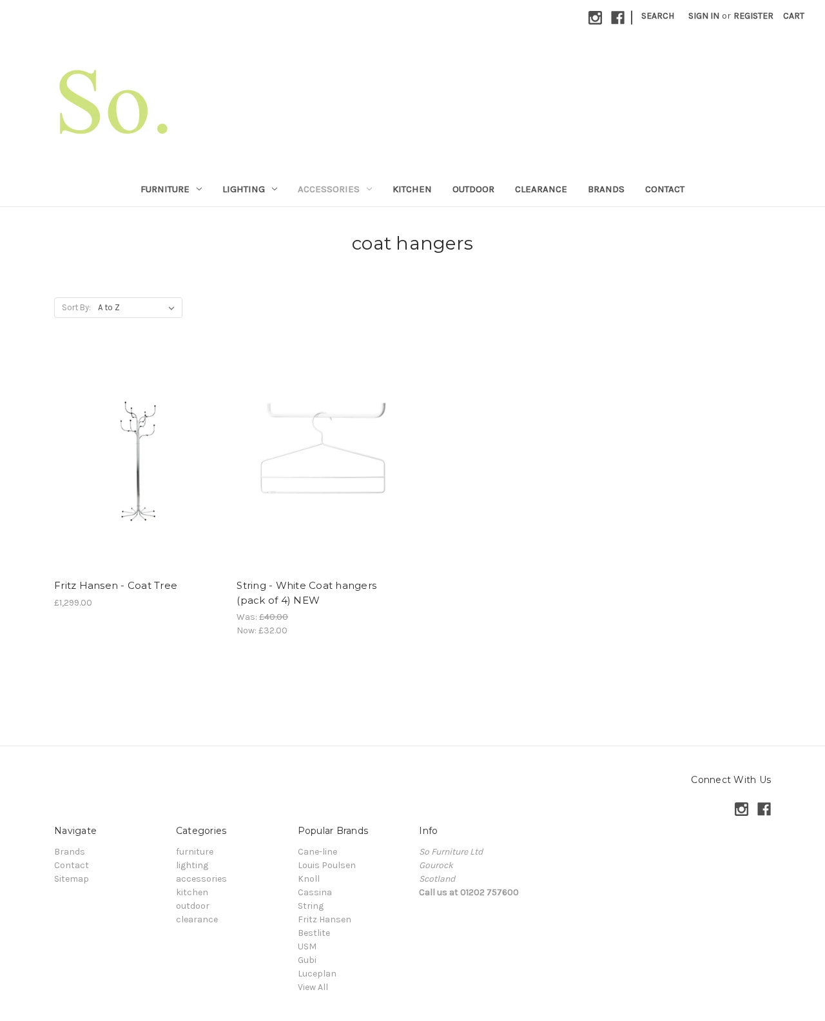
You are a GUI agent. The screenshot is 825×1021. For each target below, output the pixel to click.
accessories (329, 189)
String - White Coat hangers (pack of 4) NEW (306, 592)
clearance (541, 189)
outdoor (473, 189)
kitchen (412, 189)
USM (307, 946)
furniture (165, 189)
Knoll (309, 878)
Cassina (315, 892)
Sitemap (71, 878)
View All (313, 987)
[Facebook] (618, 18)
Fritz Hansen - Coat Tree (115, 585)
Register (753, 15)
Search (657, 15)
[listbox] (139, 307)
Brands (606, 189)
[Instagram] (595, 18)
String (311, 905)
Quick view (138, 460)
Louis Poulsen (327, 865)
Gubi (307, 960)
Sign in (703, 15)
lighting (243, 189)
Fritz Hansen (324, 919)
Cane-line (317, 851)
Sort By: (76, 307)
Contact (664, 189)
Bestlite (314, 932)
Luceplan (317, 973)
